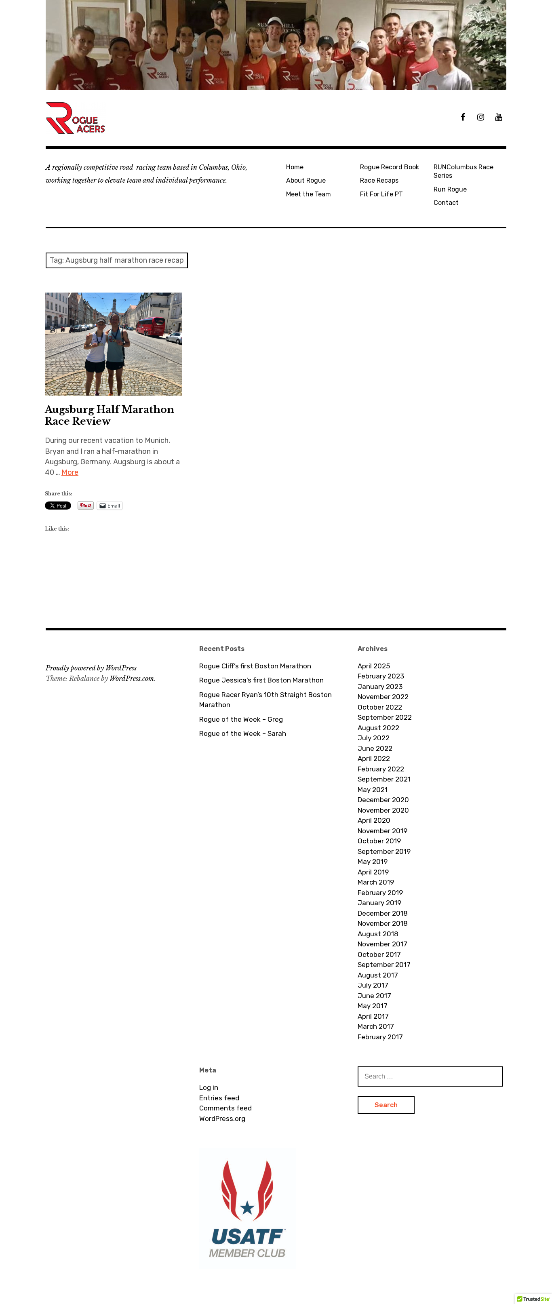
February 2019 (380, 893)
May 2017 (373, 1006)
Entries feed (219, 1098)
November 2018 (383, 923)
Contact (446, 202)
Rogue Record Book (389, 167)
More (69, 472)
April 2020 (374, 820)
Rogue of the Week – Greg (241, 719)
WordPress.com (132, 678)
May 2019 (373, 861)
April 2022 (374, 758)
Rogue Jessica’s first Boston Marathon (261, 680)
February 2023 (381, 676)
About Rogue (306, 180)
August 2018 (378, 934)
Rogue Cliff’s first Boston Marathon (255, 666)
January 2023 (380, 687)
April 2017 (373, 1016)
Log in (208, 1087)
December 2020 (383, 800)
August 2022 (378, 728)
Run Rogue (450, 189)
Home (294, 167)
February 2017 (380, 1037)
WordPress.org (222, 1118)
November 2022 (383, 697)
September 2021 (384, 779)
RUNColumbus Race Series (463, 171)
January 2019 (379, 903)
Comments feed (225, 1108)
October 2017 (379, 954)
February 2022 (381, 769)
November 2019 (382, 831)
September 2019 (384, 851)
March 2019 (376, 882)
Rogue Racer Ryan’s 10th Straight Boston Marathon (265, 700)
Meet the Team (308, 194)
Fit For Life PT (381, 194)
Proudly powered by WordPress (91, 668)
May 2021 (373, 790)
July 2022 (374, 738)
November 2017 (382, 944)
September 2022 (385, 717)
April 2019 (373, 872)
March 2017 (376, 1026)
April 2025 (374, 666)
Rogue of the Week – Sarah (242, 733)
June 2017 (374, 996)
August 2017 (378, 975)
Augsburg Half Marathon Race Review (109, 415)
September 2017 (384, 965)
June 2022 (375, 748)
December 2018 (383, 913)
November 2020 (383, 810)
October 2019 (379, 841)
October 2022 (380, 707)
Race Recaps (379, 180)
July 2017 (373, 985)
